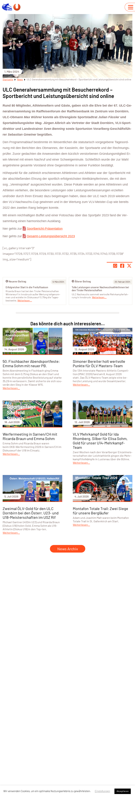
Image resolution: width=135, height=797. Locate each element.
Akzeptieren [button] (123, 791)
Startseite (8, 79)
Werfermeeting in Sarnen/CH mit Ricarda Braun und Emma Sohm (30, 436)
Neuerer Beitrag (17, 281)
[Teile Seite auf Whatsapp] (115, 266)
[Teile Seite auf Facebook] (122, 266)
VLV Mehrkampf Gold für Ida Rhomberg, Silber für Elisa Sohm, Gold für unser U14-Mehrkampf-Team (100, 440)
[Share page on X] (129, 266)
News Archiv (67, 548)
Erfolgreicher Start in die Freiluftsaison (27, 287)
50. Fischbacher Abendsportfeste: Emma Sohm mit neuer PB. (31, 363)
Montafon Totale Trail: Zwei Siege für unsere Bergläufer (100, 510)
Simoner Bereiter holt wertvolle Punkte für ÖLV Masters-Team (99, 363)
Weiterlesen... (99, 297)
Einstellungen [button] (102, 791)
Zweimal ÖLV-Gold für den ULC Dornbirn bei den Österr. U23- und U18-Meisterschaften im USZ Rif (31, 512)
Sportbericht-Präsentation (45, 228)
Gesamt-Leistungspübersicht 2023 (51, 236)
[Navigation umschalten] (130, 7)
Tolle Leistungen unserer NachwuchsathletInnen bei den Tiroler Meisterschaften (100, 289)
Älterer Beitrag (83, 281)
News (20, 79)
